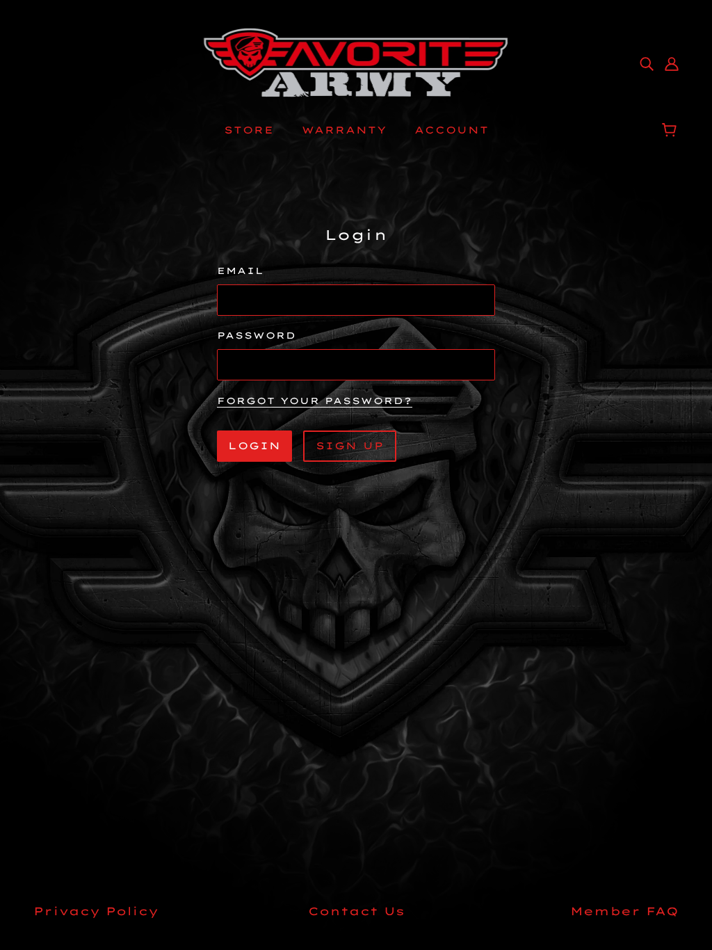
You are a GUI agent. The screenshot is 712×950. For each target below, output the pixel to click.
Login (254, 446)
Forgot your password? (314, 401)
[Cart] (671, 130)
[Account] (671, 63)
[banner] (356, 61)
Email (240, 270)
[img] (646, 63)
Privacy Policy (96, 911)
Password (256, 335)
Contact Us (356, 911)
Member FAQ (624, 911)
